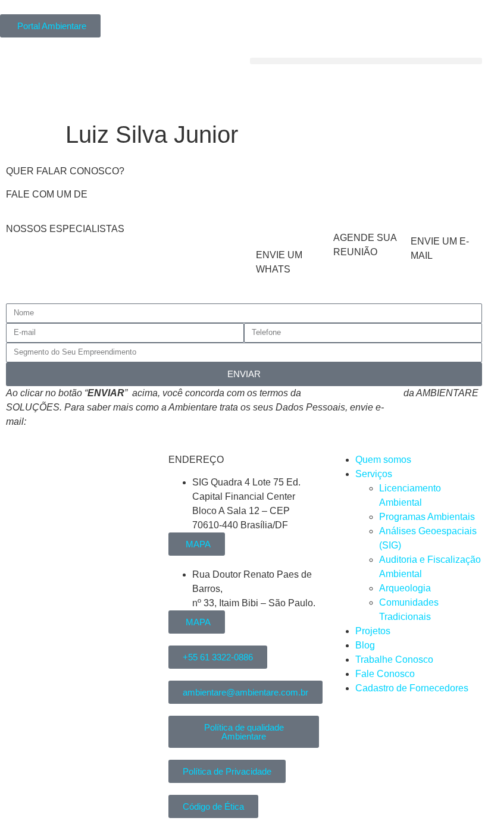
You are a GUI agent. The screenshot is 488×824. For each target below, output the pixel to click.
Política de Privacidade (352, 393)
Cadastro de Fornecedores (411, 688)
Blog (365, 645)
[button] (366, 61)
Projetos (372, 631)
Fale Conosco (385, 674)
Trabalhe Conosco (394, 659)
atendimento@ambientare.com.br (99, 421)
